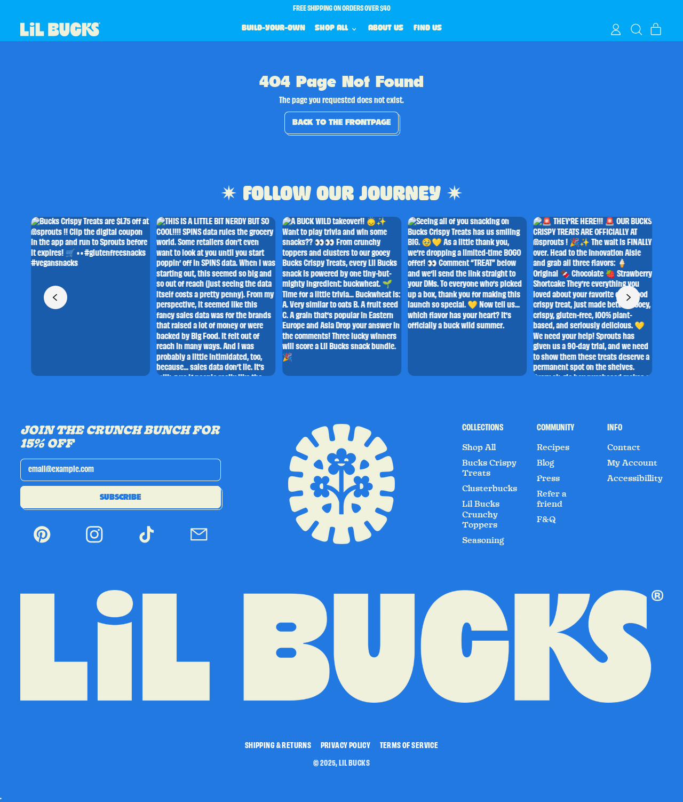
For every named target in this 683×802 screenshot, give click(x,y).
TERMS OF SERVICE (409, 746)
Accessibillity (635, 478)
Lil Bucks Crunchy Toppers (480, 514)
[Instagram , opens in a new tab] (94, 542)
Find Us (428, 29)
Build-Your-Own (273, 29)
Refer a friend (552, 499)
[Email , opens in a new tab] (199, 542)
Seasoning (483, 540)
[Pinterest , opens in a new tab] (42, 542)
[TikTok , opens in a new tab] (147, 542)
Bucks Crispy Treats (489, 468)
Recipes (553, 447)
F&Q (546, 519)
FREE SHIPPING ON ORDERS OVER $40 (342, 8)
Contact (623, 447)
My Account (632, 463)
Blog (545, 463)
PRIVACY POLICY (346, 746)
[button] (636, 29)
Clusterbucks (489, 488)
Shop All (479, 447)
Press (548, 478)
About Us (385, 29)
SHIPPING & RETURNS (278, 746)
